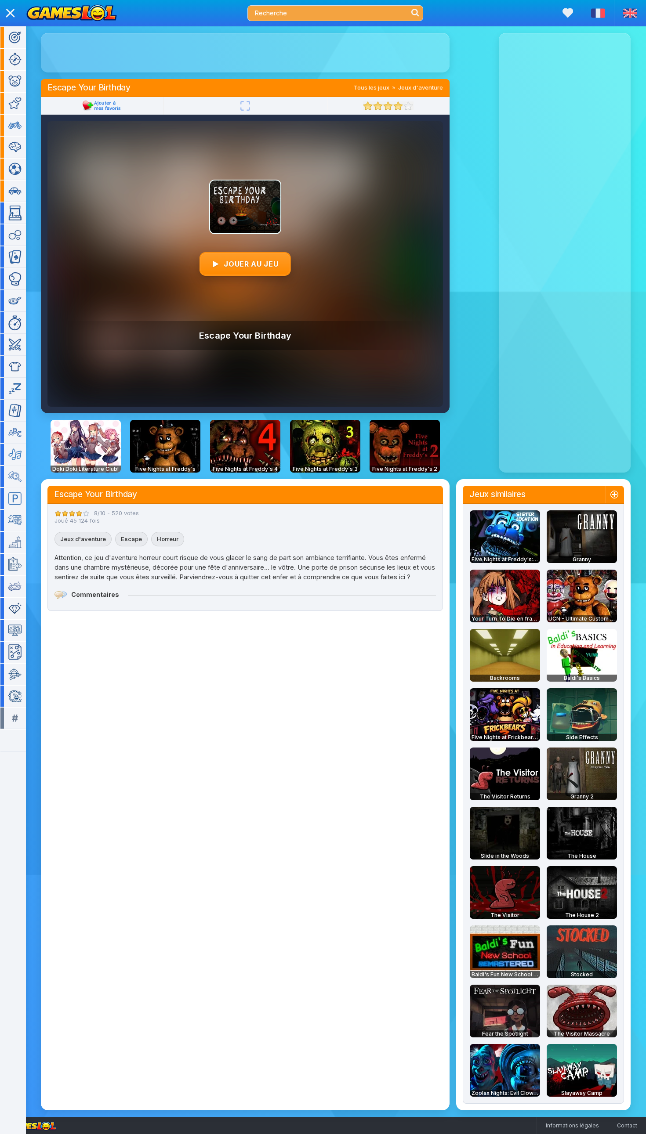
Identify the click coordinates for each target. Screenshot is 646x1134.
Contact (627, 1125)
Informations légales (572, 1125)
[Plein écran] (245, 105)
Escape (131, 538)
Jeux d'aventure (420, 87)
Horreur (167, 538)
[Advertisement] (245, 52)
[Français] (598, 13)
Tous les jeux (371, 87)
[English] (630, 13)
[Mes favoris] (568, 13)
